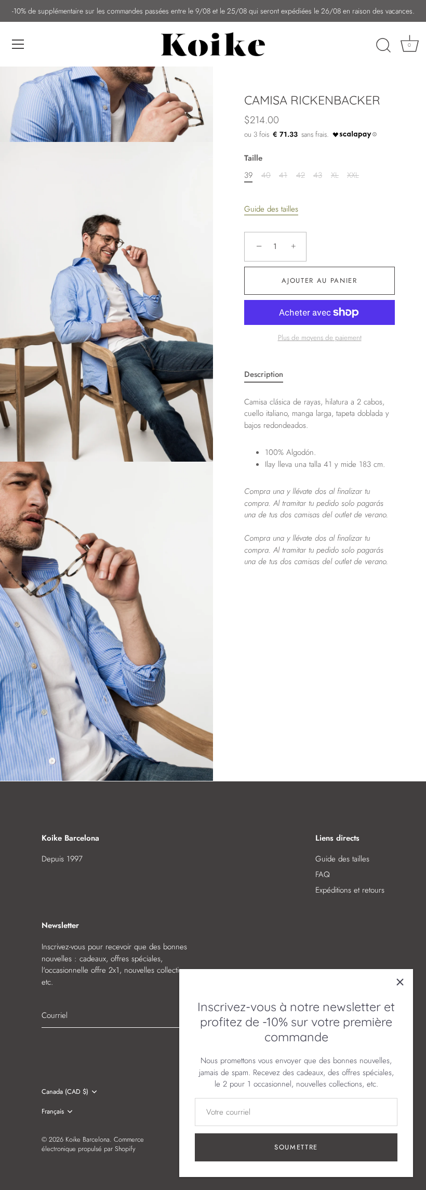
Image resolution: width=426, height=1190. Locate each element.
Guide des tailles (271, 209)
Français (53, 1111)
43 (317, 175)
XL (335, 175)
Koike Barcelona (87, 1139)
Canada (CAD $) (65, 1092)
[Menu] (18, 44)
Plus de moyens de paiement (320, 338)
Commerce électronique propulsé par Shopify (93, 1144)
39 (248, 175)
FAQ (322, 874)
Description (263, 374)
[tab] (269, 375)
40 (266, 175)
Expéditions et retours (349, 890)
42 (300, 175)
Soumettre (296, 1147)
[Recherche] (383, 45)
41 (283, 175)
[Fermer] (400, 982)
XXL (353, 175)
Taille (253, 158)
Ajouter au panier (319, 280)
